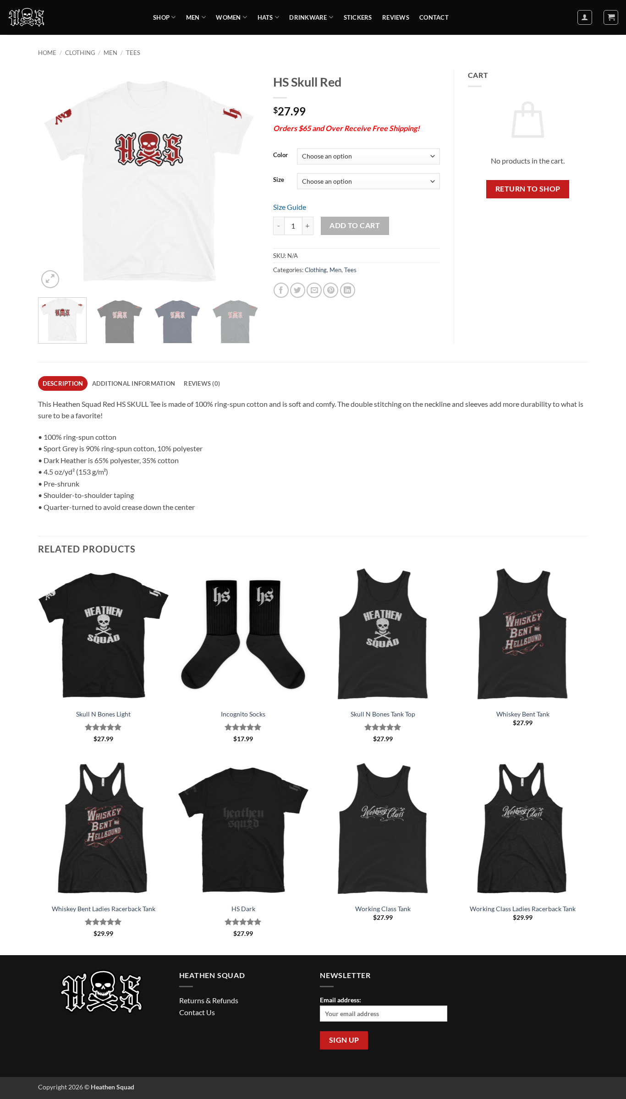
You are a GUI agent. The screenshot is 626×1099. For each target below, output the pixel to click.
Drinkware (308, 17)
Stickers (358, 17)
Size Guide (289, 206)
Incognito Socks (243, 714)
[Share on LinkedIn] (347, 290)
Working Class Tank (383, 909)
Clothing (80, 52)
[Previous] (54, 180)
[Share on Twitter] (297, 290)
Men (193, 17)
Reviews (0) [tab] (202, 383)
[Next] (243, 180)
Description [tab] (63, 383)
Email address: (340, 1000)
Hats (265, 17)
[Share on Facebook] (281, 290)
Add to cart (354, 225)
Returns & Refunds (208, 1000)
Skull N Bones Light (103, 714)
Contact (434, 17)
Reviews (395, 17)
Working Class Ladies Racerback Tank (523, 909)
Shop (161, 17)
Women (228, 17)
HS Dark (243, 909)
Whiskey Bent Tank (522, 714)
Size (278, 180)
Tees (133, 52)
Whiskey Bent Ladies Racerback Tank (103, 909)
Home (47, 52)
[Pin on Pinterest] (330, 290)
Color (280, 155)
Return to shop (527, 189)
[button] (584, 17)
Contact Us (197, 1012)
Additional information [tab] (134, 383)
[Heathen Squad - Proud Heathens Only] (73, 17)
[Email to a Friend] (314, 290)
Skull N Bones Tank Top (383, 714)
